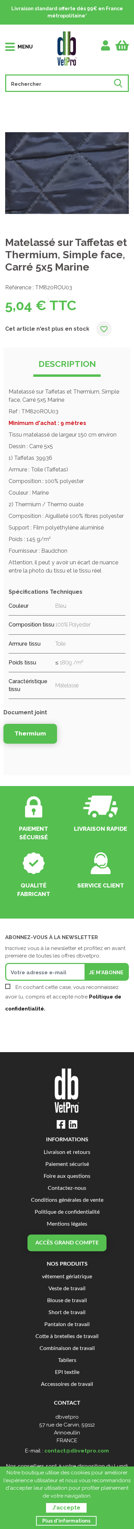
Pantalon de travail (67, 1324)
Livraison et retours (67, 1152)
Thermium (30, 733)
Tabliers (67, 1360)
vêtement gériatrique (67, 1276)
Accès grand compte (67, 1242)
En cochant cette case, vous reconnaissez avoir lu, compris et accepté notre (63, 998)
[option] (67, 173)
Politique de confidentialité (67, 1212)
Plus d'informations (66, 1521)
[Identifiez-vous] (105, 45)
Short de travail (67, 1312)
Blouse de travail (67, 1300)
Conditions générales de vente (67, 1200)
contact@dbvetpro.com (76, 1450)
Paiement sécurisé (67, 1164)
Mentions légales (67, 1224)
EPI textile (67, 1372)
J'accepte (66, 1507)
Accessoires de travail (67, 1384)
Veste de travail (67, 1288)
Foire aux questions (67, 1176)
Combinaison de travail (67, 1348)
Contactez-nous (67, 1188)
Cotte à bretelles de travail (67, 1336)
